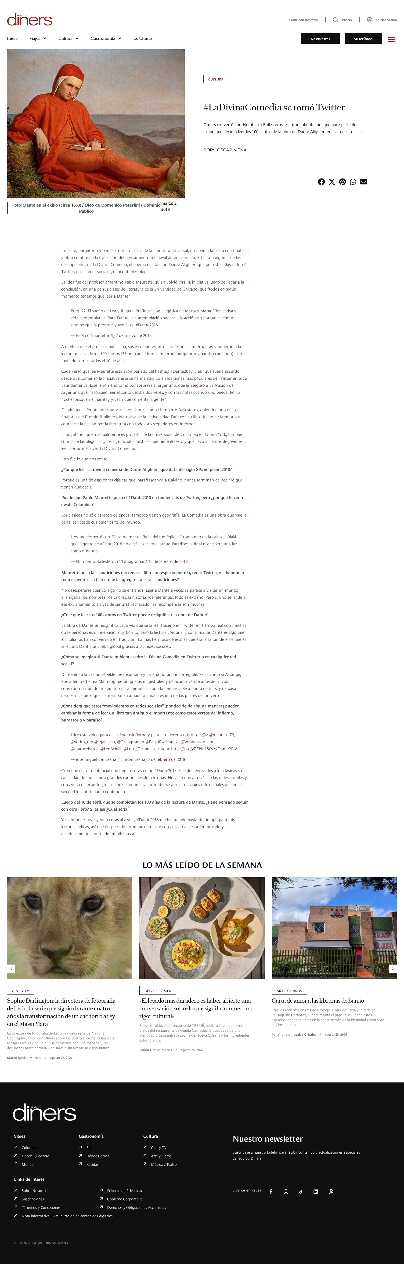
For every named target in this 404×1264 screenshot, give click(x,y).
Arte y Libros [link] (157, 979)
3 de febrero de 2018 (166, 748)
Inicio (12, 38)
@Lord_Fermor (137, 738)
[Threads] (331, 1181)
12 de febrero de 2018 (168, 554)
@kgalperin (104, 731)
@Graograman (130, 731)
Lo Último (142, 38)
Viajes (34, 38)
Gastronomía (103, 38)
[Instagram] (286, 1181)
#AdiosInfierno (133, 724)
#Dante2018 (147, 321)
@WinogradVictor (197, 731)
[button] (321, 181)
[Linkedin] (316, 1181)
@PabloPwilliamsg (162, 731)
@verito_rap (82, 731)
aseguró (197, 381)
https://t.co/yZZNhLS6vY (193, 738)
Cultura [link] (215, 79)
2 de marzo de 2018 (134, 331)
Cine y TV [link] (285, 979)
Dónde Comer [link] (25, 979)
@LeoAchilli (110, 738)
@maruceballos (84, 738)
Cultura (65, 38)
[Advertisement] (339, 317)
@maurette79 (221, 724)
